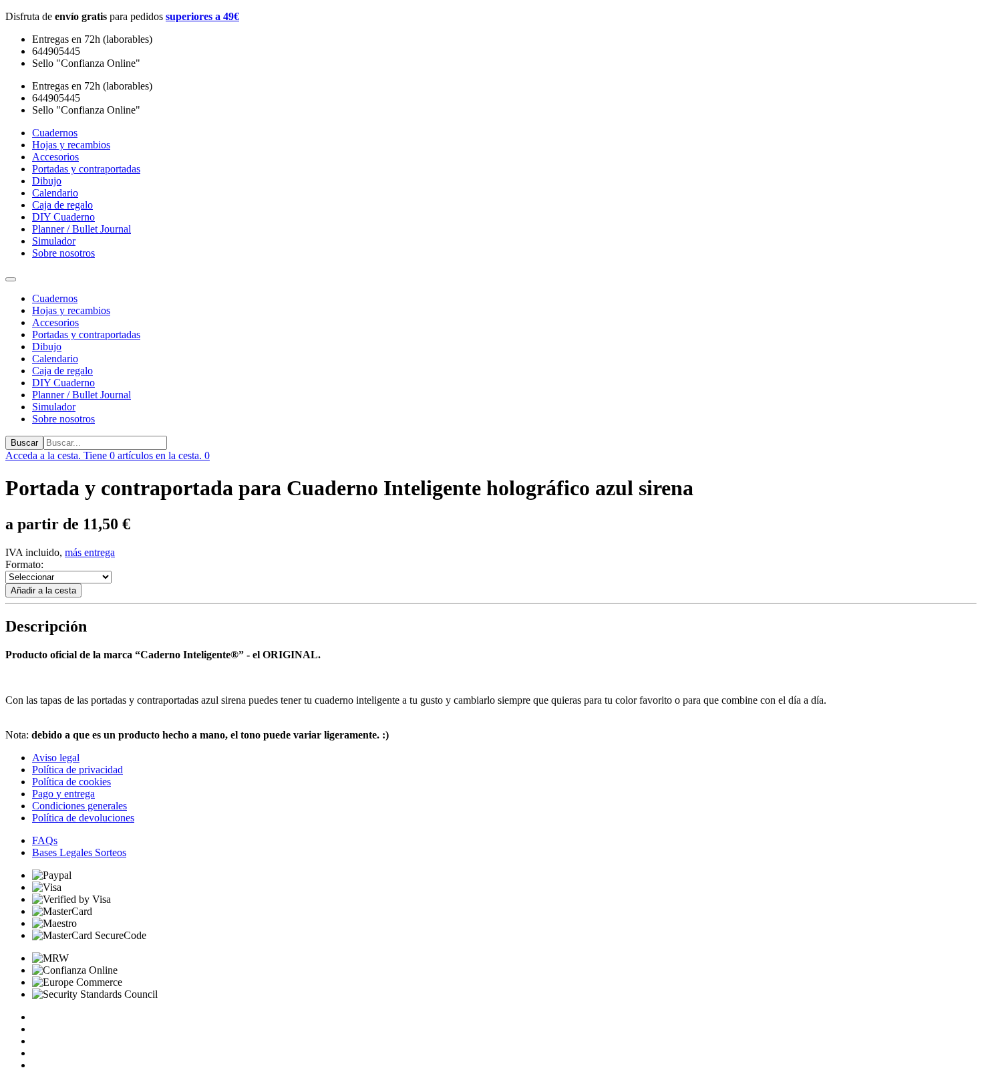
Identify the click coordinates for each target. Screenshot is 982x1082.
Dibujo (46, 346)
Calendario (55, 358)
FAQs (44, 840)
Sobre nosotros (63, 418)
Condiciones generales (79, 805)
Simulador (53, 406)
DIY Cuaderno (63, 382)
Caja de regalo (62, 370)
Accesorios (55, 322)
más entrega (90, 552)
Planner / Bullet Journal (81, 394)
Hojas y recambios (71, 310)
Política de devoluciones (83, 817)
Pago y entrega (63, 793)
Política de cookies (71, 781)
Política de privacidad (77, 769)
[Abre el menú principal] (10, 279)
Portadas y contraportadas (86, 334)
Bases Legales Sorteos (79, 852)
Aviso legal (55, 757)
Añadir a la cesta (43, 590)
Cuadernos (54, 298)
